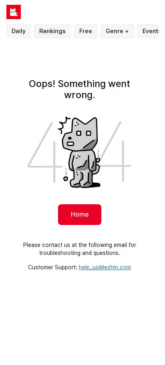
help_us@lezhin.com (105, 267)
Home (80, 214)
